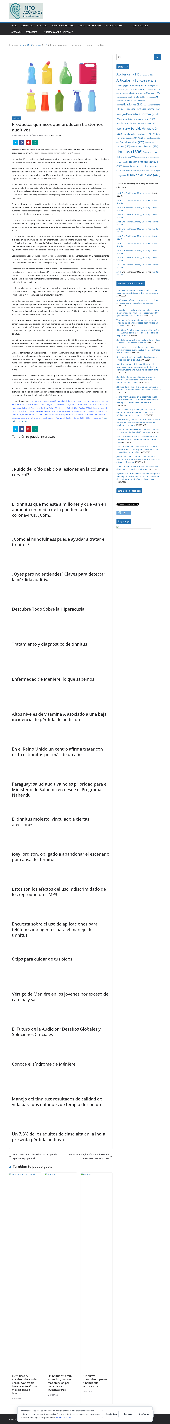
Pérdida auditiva (142, 114)
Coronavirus (137, 89)
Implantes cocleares (136, 100)
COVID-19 (153, 89)
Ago (149, 193)
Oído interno (150, 108)
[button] (126, 26)
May (139, 193)
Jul (146, 193)
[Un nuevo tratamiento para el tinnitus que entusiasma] (96, 1174)
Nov (118, 203)
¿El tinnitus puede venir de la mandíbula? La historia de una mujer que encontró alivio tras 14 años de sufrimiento (138, 459)
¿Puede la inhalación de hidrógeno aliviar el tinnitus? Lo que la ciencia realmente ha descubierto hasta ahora (135, 380)
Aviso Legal (27, 25)
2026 (118, 193)
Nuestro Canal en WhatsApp (58, 32)
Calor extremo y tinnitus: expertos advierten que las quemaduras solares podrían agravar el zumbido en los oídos (138, 422)
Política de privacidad (63, 25)
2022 (118, 221)
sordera (123, 146)
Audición (148, 80)
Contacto (42, 25)
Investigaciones (129, 104)
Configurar (144, 1414)
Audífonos (136, 85)
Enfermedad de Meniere (145, 93)
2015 (118, 272)
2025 (118, 200)
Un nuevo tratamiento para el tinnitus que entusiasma (95, 1381)
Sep (153, 200)
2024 (118, 207)
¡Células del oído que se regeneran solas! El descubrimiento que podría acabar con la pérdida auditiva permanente (135, 412)
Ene (123, 193)
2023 (118, 214)
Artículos (16, 118)
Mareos (148, 105)
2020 (118, 236)
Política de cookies (64, 1417)
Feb (127, 193)
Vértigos (121, 175)
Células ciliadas (123, 93)
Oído (136, 108)
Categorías (31, 32)
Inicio (14, 25)
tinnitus (129, 151)
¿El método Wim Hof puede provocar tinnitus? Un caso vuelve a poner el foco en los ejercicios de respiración (138, 333)
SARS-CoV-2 (149, 143)
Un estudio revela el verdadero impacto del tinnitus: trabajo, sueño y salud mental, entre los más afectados (138, 350)
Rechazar (128, 1414)
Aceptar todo (111, 1414)
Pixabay (23, 421)
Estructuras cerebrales (126, 97)
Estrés (141, 97)
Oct (156, 200)
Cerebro (150, 85)
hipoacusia (122, 100)
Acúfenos (127, 74)
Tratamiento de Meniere (131, 171)
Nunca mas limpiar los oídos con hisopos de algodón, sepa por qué (34, 1156)
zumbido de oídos (143, 175)
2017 (118, 257)
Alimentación (146, 75)
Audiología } (122, 85)
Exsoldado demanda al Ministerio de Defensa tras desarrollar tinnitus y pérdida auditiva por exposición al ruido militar (137, 449)
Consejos (122, 89)
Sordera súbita (136, 147)
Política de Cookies (115, 25)
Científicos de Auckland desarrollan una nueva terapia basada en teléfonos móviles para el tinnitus (25, 1384)
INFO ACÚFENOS (32, 135)
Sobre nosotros (139, 25)
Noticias (125, 109)
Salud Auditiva (132, 142)
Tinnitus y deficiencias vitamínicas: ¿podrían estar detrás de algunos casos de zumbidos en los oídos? (137, 323)
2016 (118, 264)
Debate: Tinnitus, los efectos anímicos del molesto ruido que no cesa (88, 1156)
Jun (142, 193)
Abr (135, 193)
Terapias (151, 146)
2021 (118, 229)
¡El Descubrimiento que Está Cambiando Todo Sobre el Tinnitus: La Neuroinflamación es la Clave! (136, 439)
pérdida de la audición (138, 133)
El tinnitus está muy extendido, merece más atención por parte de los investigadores (60, 1383)
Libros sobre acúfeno (89, 25)
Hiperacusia (152, 97)
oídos (121, 114)
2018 (118, 250)
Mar (131, 193)
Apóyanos (16, 32)
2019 (118, 243)
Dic (121, 203)
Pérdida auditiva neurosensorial (135, 119)
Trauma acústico (151, 170)
